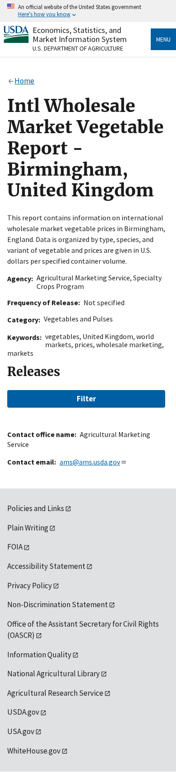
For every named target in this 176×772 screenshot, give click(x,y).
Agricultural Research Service (55, 693)
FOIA (15, 547)
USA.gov (20, 731)
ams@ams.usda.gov (90, 461)
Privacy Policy (29, 586)
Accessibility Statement (46, 566)
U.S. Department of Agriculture (77, 48)
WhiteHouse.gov (33, 751)
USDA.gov (23, 712)
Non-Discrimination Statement (57, 604)
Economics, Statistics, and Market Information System (79, 34)
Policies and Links (35, 508)
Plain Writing (27, 528)
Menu (163, 39)
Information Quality (39, 655)
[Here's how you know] (88, 11)
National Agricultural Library (53, 674)
